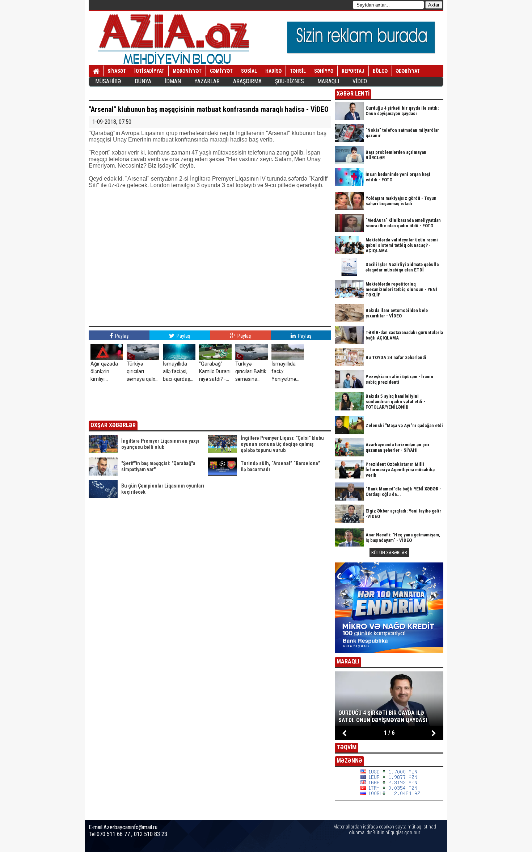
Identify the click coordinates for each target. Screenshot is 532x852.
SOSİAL (249, 71)
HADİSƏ (273, 71)
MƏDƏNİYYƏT (187, 71)
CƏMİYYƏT (221, 71)
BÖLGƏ (380, 71)
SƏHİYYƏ (323, 71)
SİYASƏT (116, 71)
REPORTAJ (353, 71)
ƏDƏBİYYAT (408, 71)
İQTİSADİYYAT (149, 71)
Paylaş (121, 336)
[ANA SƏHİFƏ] (96, 71)
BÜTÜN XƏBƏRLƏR (389, 552)
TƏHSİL (298, 71)
